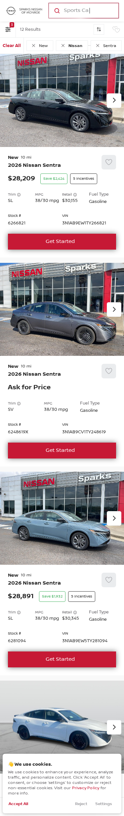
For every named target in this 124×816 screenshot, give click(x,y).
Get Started (60, 241)
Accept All (18, 803)
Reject (81, 803)
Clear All (12, 45)
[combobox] (83, 10)
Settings (103, 803)
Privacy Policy (86, 788)
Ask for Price (29, 387)
